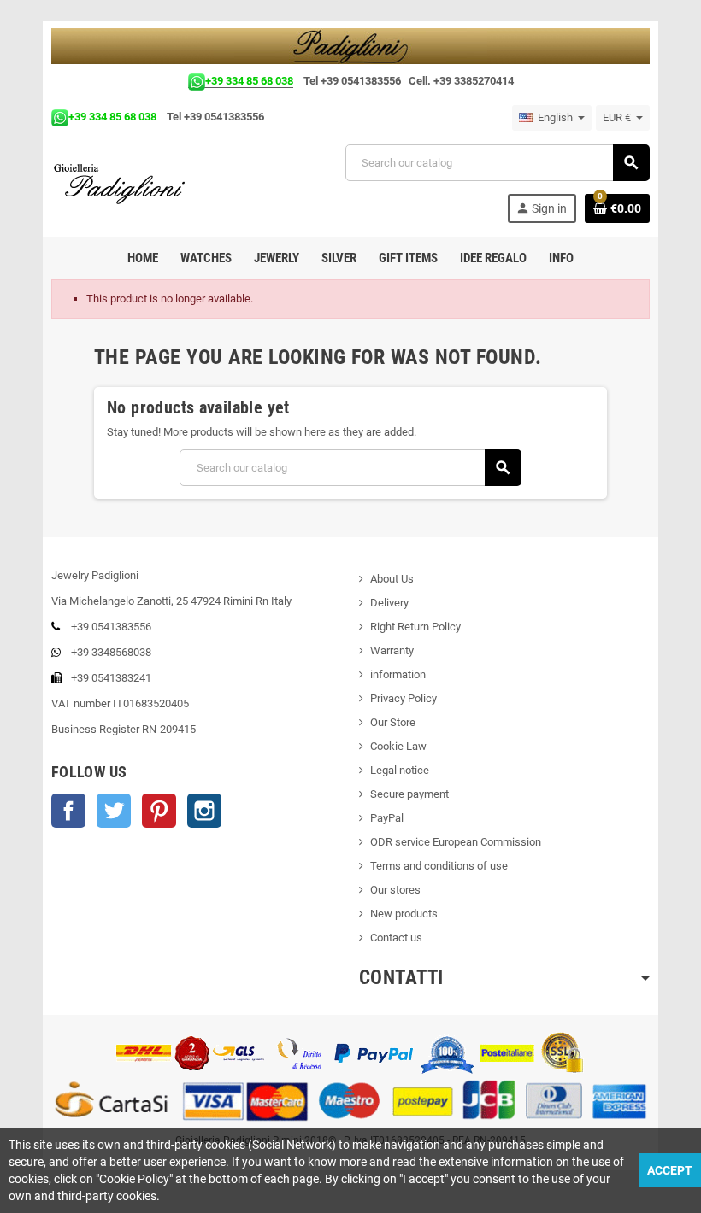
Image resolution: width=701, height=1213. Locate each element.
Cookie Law (398, 746)
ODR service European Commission (455, 841)
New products (404, 913)
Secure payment (409, 794)
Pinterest (159, 811)
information (398, 674)
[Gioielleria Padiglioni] (129, 182)
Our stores (395, 889)
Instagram (204, 811)
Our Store (392, 722)
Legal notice (399, 770)
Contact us (396, 937)
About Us (392, 578)
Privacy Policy (403, 698)
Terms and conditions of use (439, 865)
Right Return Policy (415, 626)
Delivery (389, 602)
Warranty (392, 650)
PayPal (387, 818)
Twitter (114, 811)
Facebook (68, 811)
